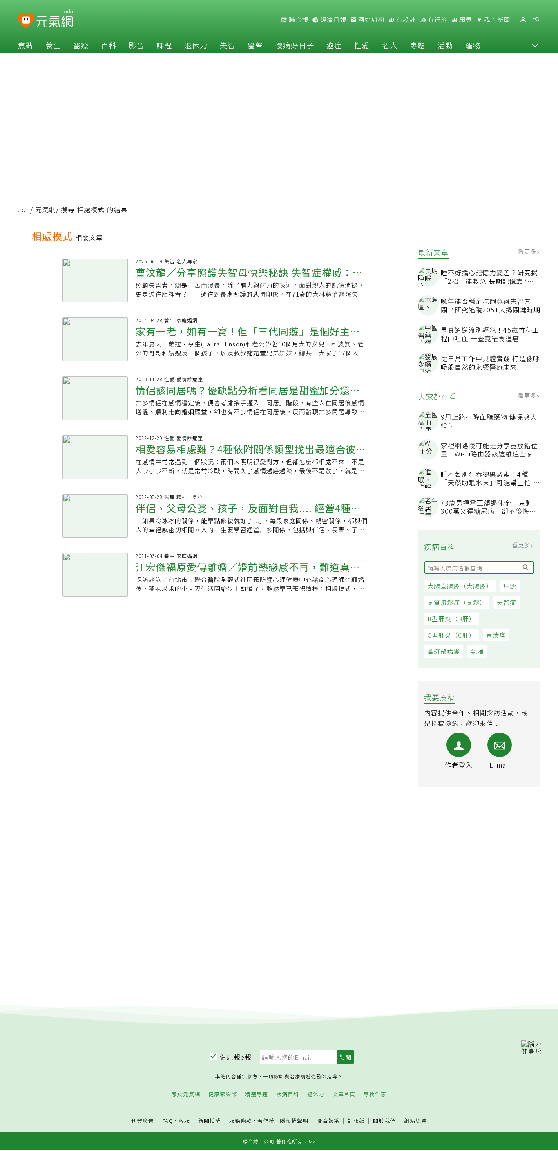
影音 (136, 45)
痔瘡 (509, 586)
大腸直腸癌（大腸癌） (460, 586)
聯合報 (297, 19)
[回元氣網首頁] (54, 19)
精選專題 (256, 1094)
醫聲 (255, 45)
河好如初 (370, 19)
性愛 (362, 45)
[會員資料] (523, 19)
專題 (417, 45)
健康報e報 (236, 1057)
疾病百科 (287, 1094)
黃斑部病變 (443, 651)
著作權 (266, 1120)
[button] (535, 45)
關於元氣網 (186, 1094)
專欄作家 (375, 1094)
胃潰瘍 (496, 635)
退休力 (196, 45)
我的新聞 (496, 19)
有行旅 (436, 19)
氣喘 (477, 651)
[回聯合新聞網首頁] (26, 21)
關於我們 (384, 1121)
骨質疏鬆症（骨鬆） (456, 602)
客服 (184, 1120)
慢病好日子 (294, 45)
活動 (445, 45)
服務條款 (240, 1120)
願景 (465, 19)
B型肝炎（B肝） (451, 618)
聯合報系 (328, 1121)
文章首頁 (344, 1094)
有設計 (405, 19)
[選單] (536, 19)
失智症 (506, 602)
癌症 (334, 45)
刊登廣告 (142, 1121)
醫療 (81, 45)
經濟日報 (332, 19)
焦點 (25, 45)
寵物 (473, 45)
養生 (53, 45)
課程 (164, 45)
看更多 (528, 251)
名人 (389, 45)
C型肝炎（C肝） (451, 635)
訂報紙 (356, 1121)
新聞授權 (209, 1121)
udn (24, 209)
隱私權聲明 (294, 1120)
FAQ (167, 1120)
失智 (227, 45)
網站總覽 (415, 1121)
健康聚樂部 (222, 1094)
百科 (108, 45)
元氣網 (45, 209)
